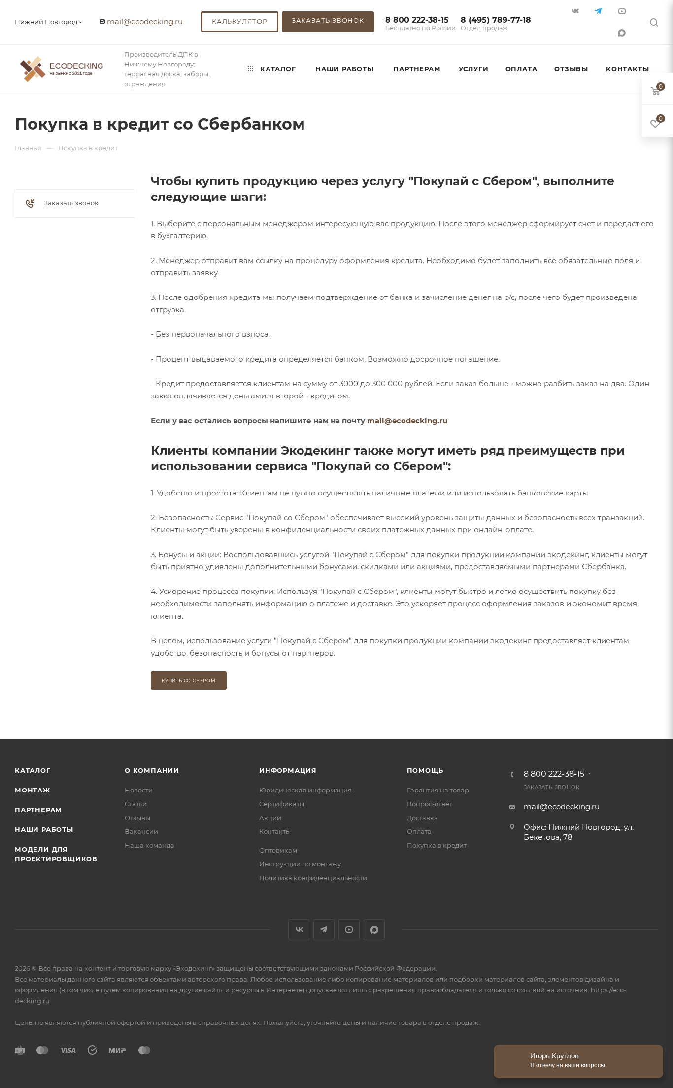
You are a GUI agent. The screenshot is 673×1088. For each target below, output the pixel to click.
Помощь (425, 770)
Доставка (422, 818)
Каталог (33, 770)
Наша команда (149, 845)
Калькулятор (240, 21)
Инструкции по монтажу (300, 864)
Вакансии (141, 831)
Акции (270, 818)
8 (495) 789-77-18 (496, 24)
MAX (622, 33)
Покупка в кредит (437, 845)
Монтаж (32, 790)
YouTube (349, 929)
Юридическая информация (305, 790)
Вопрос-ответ (429, 804)
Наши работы (44, 829)
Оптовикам (278, 850)
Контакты (275, 831)
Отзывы (137, 818)
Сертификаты (281, 804)
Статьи (136, 804)
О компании (152, 770)
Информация (288, 770)
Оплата (419, 831)
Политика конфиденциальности (313, 878)
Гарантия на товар (438, 790)
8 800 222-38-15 (420, 24)
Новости (139, 790)
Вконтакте (298, 929)
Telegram (324, 929)
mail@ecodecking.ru (145, 21)
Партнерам (38, 810)
